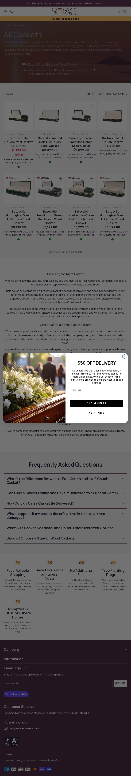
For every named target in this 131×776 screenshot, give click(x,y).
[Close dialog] (124, 356)
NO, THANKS (96, 413)
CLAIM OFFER (97, 403)
